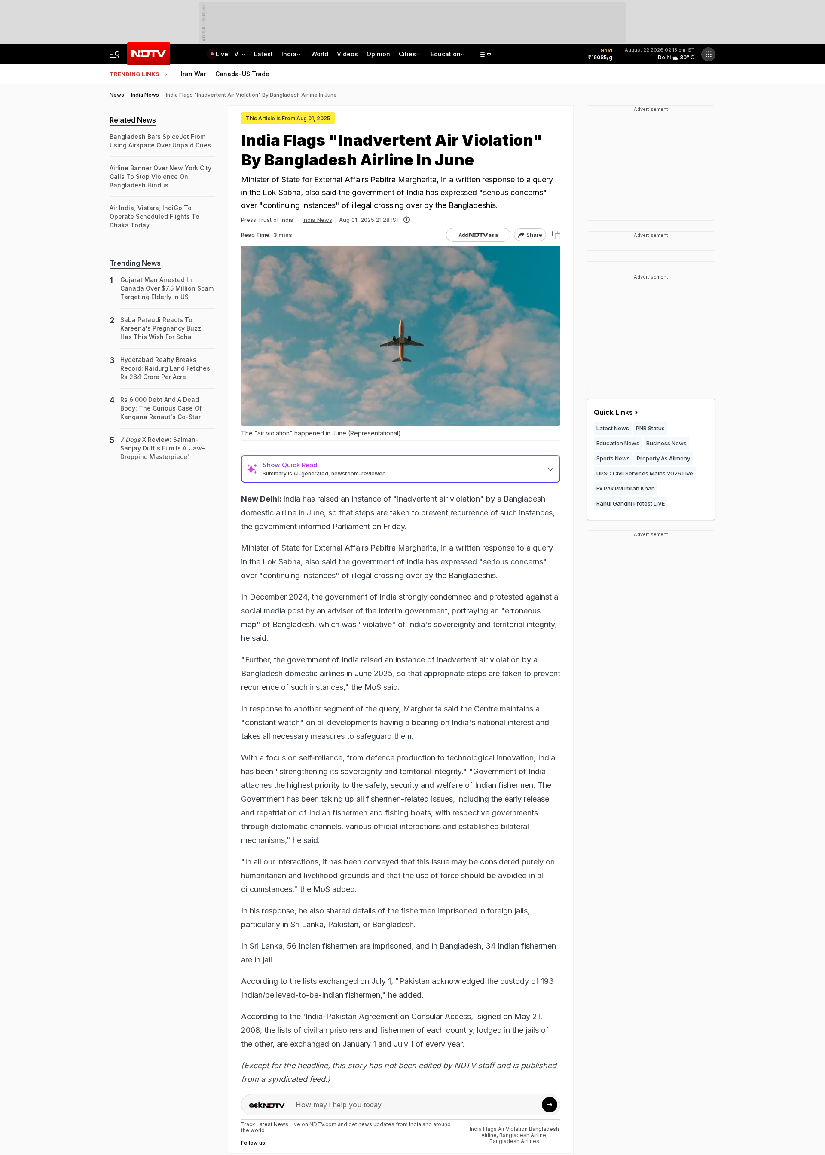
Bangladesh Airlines (514, 1141)
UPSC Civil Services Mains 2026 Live (644, 473)
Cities (407, 54)
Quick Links (613, 412)
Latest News (612, 428)
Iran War (193, 73)
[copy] (556, 235)
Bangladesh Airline (522, 1135)
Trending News (135, 263)
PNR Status (650, 428)
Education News (617, 443)
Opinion (378, 54)
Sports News (613, 458)
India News (317, 219)
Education (446, 54)
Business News (666, 443)
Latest (263, 54)
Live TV (228, 54)
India (288, 54)
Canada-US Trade (242, 73)
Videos (347, 54)
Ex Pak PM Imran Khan (625, 488)
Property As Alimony (663, 458)
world (258, 1130)
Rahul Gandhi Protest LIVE (630, 503)
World (319, 54)
